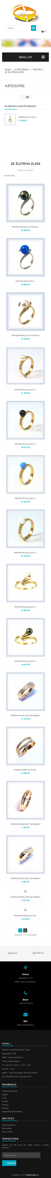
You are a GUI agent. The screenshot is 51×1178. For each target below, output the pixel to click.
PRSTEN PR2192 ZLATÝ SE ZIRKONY (25, 715)
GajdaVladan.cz (32, 1175)
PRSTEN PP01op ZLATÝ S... (26, 498)
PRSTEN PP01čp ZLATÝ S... (25, 444)
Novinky (5, 1108)
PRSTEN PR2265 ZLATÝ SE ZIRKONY (25, 824)
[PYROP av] (42, 953)
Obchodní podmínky (10, 1091)
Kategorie (15, 85)
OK (25, 97)
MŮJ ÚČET (8, 1118)
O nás (4, 1098)
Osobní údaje (7, 1131)
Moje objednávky (8, 1125)
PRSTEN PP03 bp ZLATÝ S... (25, 607)
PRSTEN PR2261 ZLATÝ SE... (25, 770)
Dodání (5, 1094)
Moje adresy (7, 1128)
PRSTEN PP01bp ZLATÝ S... (26, 389)
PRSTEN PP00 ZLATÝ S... (26, 281)
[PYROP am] (16, 953)
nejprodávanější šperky (20, 106)
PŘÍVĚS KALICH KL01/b (28, 117)
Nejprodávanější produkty (12, 1111)
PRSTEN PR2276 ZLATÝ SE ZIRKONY (25, 897)
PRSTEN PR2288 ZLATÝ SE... (25, 915)
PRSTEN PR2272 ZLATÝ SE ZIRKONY (25, 878)
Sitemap (5, 1104)
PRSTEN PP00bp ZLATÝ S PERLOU (25, 335)
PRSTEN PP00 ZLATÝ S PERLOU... (25, 227)
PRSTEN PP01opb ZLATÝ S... (25, 552)
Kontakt (5, 1101)
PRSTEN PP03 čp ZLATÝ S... (25, 661)
